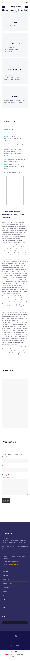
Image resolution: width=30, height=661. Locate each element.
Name (4, 457)
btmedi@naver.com (13, 561)
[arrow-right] (26, 7)
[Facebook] (14, 636)
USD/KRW (10, 203)
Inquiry (5, 571)
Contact (6, 604)
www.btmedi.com (14, 564)
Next (24, 519)
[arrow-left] (3, 7)
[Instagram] (16, 636)
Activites (6, 587)
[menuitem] (15, 608)
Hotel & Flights (8, 583)
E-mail (4, 466)
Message (5, 475)
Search (26, 622)
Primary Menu (26, 2)
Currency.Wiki (18, 203)
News (5, 595)
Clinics (5, 575)
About (5, 599)
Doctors (6, 579)
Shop (5, 591)
